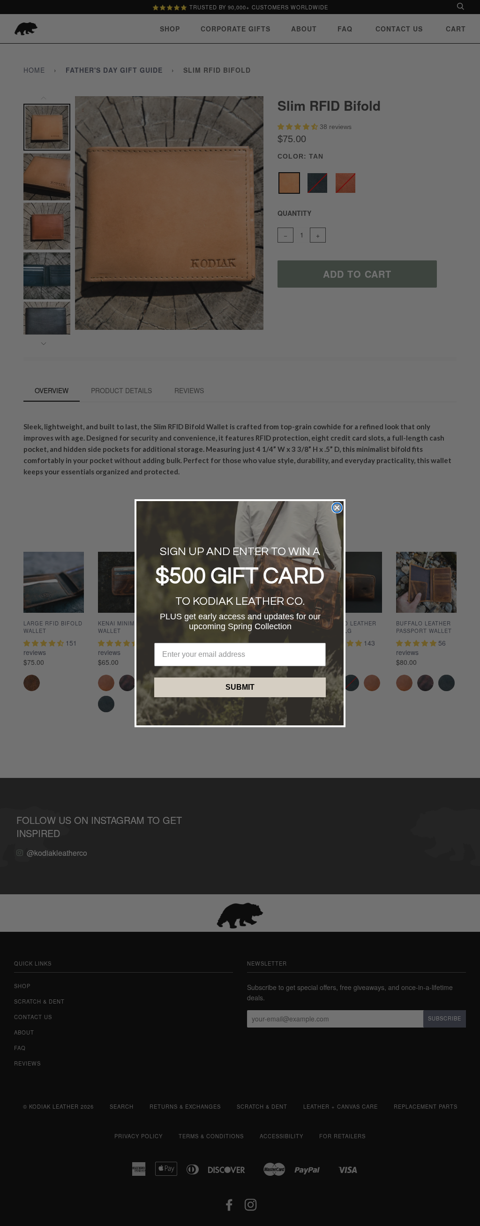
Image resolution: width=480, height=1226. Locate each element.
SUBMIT (240, 687)
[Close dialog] (337, 507)
